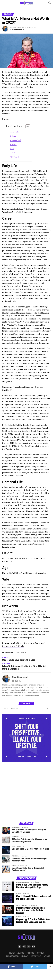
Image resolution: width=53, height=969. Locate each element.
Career (13, 136)
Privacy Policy (36, 956)
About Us (12, 953)
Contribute (40, 953)
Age (12, 148)
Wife (13, 153)
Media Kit (47, 956)
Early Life (15, 132)
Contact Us (30, 953)
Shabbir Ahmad (17, 30)
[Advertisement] (26, 791)
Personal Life (16, 140)
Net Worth (15, 157)
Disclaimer (24, 956)
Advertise (21, 953)
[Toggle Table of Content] (26, 126)
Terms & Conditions (12, 956)
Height (14, 144)
